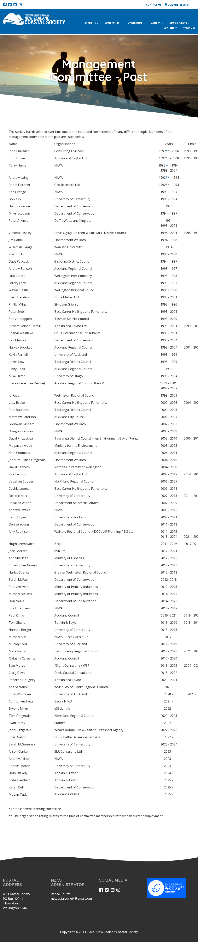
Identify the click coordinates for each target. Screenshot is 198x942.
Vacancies (189, 27)
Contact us (153, 4)
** (167, 151)
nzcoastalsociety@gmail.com (71, 898)
